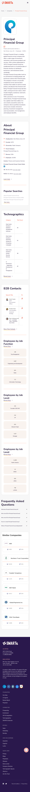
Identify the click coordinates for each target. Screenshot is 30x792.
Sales (4, 728)
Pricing (4, 753)
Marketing (5, 730)
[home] (7, 2)
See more (6, 202)
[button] (28, 3)
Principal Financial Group (21, 11)
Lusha (4, 746)
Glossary (5, 761)
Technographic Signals (8, 769)
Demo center (6, 764)
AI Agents (5, 697)
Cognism (5, 743)
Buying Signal (6, 700)
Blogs (4, 756)
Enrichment (6, 713)
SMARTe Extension (8, 720)
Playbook (5, 703)
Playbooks (5, 759)
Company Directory (8, 766)
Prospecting (6, 710)
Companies (9, 11)
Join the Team (6, 774)
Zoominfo (5, 741)
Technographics (7, 718)
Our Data (5, 695)
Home (2, 11)
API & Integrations (7, 715)
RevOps (5, 733)
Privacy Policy (24, 783)
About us (5, 771)
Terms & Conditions (16, 783)
